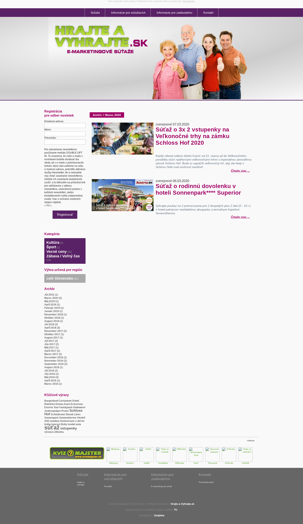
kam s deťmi (76, 421)
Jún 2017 (49, 344)
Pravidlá (108, 486)
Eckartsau (77, 404)
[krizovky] (229, 461)
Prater (65, 410)
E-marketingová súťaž (161, 486)
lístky (64, 424)
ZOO (46, 421)
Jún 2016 (49, 374)
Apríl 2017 (50, 350)
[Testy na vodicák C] (245, 461)
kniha (47, 424)
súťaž (52, 428)
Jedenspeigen (52, 410)
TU (48, 205)
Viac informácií (189, 1)
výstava (49, 432)
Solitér (147, 463)
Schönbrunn (58, 414)
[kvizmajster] (76, 459)
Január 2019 (51, 311)
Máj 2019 (49, 301)
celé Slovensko (59, 278)
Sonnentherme (67, 417)
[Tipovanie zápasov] (212, 461)
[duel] (196, 461)
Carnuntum (65, 400)
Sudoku (130, 463)
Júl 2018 (49, 324)
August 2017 (51, 337)
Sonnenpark (51, 417)
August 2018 (51, 321)
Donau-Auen (62, 404)
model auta (74, 424)
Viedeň (81, 417)
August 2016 (51, 367)
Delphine (159, 515)
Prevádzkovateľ (206, 482)
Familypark (66, 407)
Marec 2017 (51, 354)
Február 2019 (52, 307)
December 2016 (53, 357)
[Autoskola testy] (163, 461)
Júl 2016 (49, 370)
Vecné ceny (56, 252)
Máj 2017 (49, 347)
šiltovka (59, 432)
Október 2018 (52, 317)
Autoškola (163, 463)
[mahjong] (113, 461)
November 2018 (53, 314)
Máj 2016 (49, 377)
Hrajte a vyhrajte (81, 483)
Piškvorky (179, 463)
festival (64, 421)
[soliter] (146, 461)
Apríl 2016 (50, 380)
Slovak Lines (73, 414)
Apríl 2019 (50, 304)
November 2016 (53, 360)
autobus (55, 421)
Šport (51, 247)
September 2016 (54, 364)
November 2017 (53, 331)
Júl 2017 (49, 340)
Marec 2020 (51, 298)
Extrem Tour (51, 407)
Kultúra (52, 242)
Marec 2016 (51, 383)
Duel (196, 463)
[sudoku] (130, 461)
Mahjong (113, 463)
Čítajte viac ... (240, 170)
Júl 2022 (49, 294)
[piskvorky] (179, 461)
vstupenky (68, 428)
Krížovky (229, 463)
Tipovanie (212, 463)
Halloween (79, 407)
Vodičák (245, 463)
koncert (55, 424)
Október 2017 (52, 334)
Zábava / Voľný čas (63, 256)
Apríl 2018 (50, 327)
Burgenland (51, 400)
